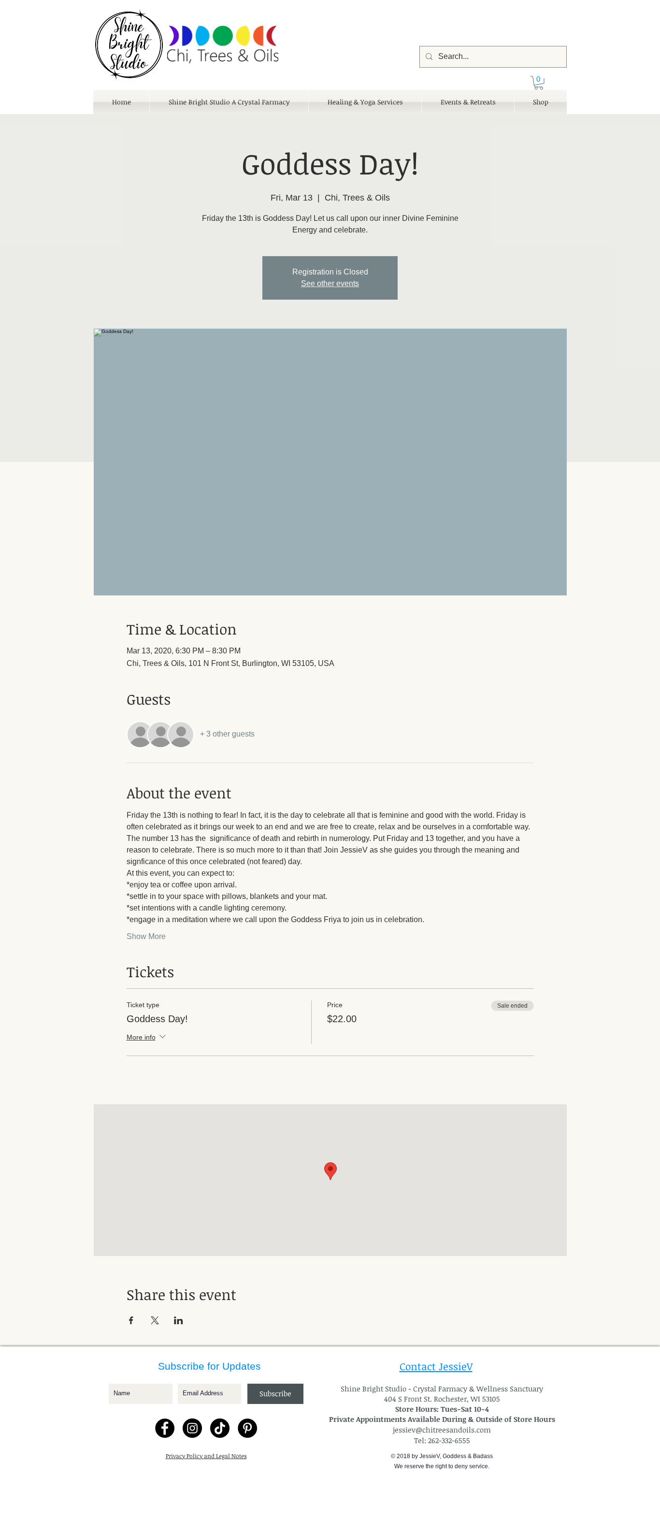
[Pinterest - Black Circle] (247, 1428)
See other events (330, 283)
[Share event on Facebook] (131, 1320)
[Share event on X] (154, 1320)
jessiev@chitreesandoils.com (442, 1429)
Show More (146, 936)
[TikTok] (220, 1428)
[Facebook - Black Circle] (164, 1428)
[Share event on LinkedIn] (178, 1320)
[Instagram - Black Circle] (192, 1428)
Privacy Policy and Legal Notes (206, 1456)
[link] (539, 83)
